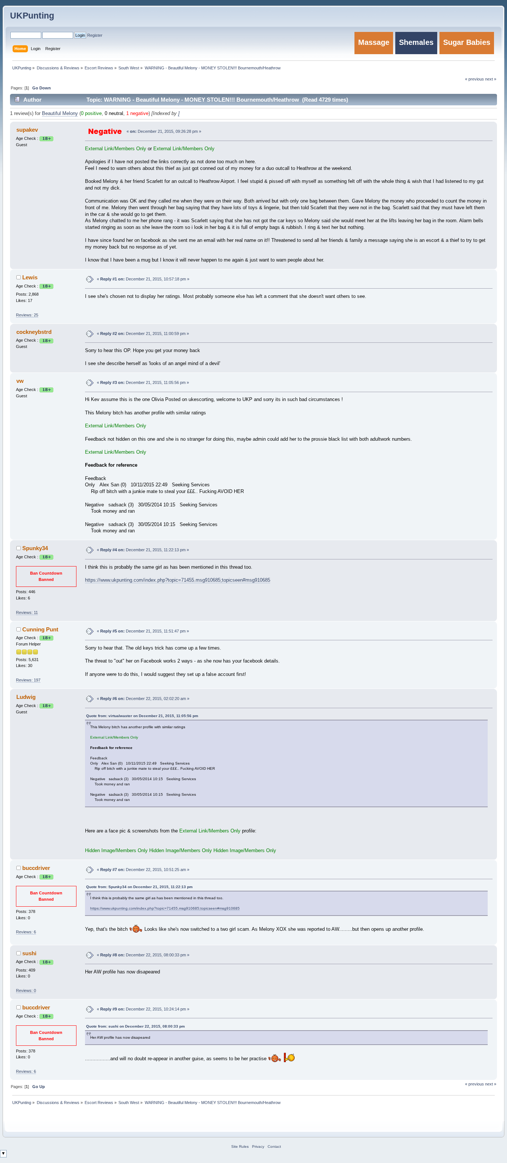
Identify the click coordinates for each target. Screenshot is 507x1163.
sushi (29, 953)
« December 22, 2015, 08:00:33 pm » (143, 955)
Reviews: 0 (26, 990)
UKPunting (32, 15)
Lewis (29, 277)
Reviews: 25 (27, 315)
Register (94, 35)
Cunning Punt (40, 629)
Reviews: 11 (27, 612)
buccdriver (36, 868)
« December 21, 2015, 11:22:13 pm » (143, 550)
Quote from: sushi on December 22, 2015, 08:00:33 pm (135, 1026)
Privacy (258, 1146)
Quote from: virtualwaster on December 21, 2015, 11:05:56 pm (142, 716)
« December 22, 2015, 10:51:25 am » (143, 869)
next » (490, 1084)
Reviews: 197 (28, 680)
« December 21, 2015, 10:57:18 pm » (143, 279)
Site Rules (240, 1146)
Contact (274, 1146)
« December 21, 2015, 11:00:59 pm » (143, 333)
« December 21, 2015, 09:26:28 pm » (164, 131)
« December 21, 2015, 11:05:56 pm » (143, 382)
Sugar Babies (466, 42)
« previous (474, 1084)
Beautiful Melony (60, 113)
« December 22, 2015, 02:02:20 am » (143, 698)
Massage (373, 42)
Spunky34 (35, 548)
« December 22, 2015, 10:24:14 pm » (143, 1009)
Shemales (416, 42)
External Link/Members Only (115, 148)
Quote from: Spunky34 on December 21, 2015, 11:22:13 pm (139, 887)
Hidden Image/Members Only (116, 850)
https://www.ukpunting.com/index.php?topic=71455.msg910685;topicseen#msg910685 (177, 580)
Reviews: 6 (26, 932)
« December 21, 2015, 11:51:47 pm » (143, 631)
